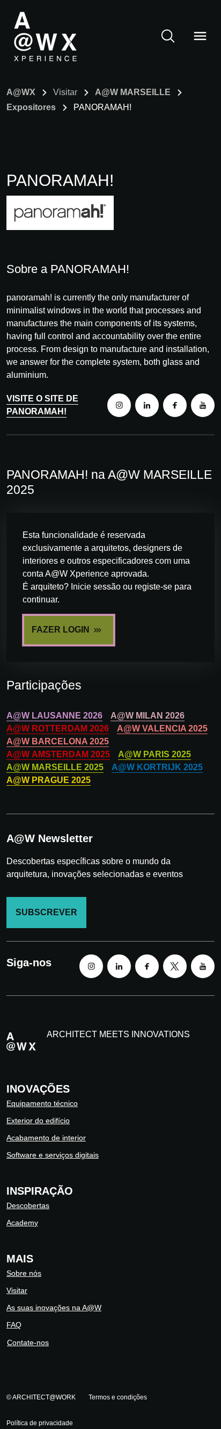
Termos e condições (118, 1397)
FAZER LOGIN (61, 629)
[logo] (45, 36)
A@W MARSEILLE (133, 92)
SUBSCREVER (46, 912)
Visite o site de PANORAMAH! (42, 405)
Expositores (31, 107)
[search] (168, 36)
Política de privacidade (39, 1423)
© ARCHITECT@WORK (41, 1397)
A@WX (20, 92)
